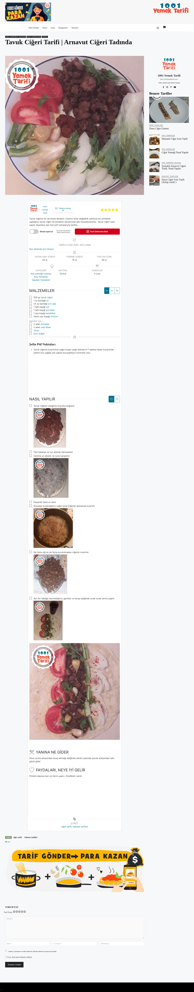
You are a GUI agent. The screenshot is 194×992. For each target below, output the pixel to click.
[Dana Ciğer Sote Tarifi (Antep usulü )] (154, 180)
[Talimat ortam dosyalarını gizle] (117, 399)
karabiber (50, 313)
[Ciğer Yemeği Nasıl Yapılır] (154, 153)
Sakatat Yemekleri (41, 280)
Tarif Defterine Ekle (99, 231)
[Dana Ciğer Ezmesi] (169, 110)
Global (63, 273)
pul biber (50, 310)
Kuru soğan (39, 333)
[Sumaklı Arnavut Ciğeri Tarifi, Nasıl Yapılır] (154, 167)
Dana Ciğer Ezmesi (159, 128)
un (47, 300)
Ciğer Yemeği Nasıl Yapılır (175, 152)
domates (45, 324)
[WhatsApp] (180, 49)
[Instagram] (167, 87)
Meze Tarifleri (156, 125)
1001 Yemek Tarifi (45, 209)
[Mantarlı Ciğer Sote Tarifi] (154, 139)
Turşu (36, 330)
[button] (157, 28)
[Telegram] (186, 49)
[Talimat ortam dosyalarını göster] (111, 399)
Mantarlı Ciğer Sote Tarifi (175, 138)
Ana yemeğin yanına (15, 36)
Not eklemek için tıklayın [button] (41, 249)
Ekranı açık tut (46, 231)
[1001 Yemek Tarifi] (169, 64)
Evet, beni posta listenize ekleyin (19, 957)
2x (112, 290)
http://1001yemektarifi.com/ (169, 79)
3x (117, 290)
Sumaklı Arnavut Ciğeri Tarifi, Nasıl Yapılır (174, 167)
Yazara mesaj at (64, 209)
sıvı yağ (52, 303)
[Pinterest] (174, 49)
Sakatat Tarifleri (170, 176)
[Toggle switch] (34, 231)
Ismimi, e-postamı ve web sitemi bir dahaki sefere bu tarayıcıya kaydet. (32, 951)
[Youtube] (175, 87)
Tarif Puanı (8, 912)
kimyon (54, 316)
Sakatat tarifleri (80, 826)
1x (107, 290)
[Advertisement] (74, 372)
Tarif (44, 36)
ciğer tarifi (66, 826)
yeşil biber (46, 327)
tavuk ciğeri (47, 297)
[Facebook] (168, 49)
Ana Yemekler (33, 36)
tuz (47, 307)
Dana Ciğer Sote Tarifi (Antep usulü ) (173, 180)
